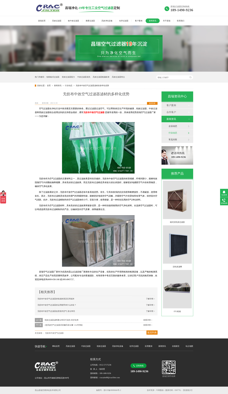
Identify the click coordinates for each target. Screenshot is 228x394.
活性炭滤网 (177, 267)
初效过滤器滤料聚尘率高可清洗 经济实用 (61, 320)
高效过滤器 (56, 21)
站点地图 (189, 346)
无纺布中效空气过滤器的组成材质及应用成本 (55, 299)
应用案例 (148, 346)
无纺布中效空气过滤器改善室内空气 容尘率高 (56, 311)
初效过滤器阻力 (68, 77)
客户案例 (138, 21)
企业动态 (173, 126)
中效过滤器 (86, 346)
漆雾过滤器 (90, 21)
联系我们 (180, 21)
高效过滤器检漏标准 (101, 77)
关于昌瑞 (166, 21)
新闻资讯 (152, 21)
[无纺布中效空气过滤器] (50, 8)
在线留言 (175, 346)
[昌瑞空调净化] (60, 366)
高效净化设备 (107, 21)
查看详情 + (147, 320)
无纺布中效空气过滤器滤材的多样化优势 (92, 86)
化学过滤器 (123, 21)
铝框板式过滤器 (52, 77)
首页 (49, 86)
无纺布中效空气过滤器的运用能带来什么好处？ (56, 305)
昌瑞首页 (42, 21)
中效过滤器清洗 (83, 77)
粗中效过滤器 (73, 21)
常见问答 (173, 139)
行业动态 (69, 86)
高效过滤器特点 (118, 77)
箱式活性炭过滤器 (177, 222)
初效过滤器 (101, 346)
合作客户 (171, 112)
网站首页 (56, 346)
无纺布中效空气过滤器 (54, 333)
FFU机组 (177, 311)
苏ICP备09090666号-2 (112, 390)
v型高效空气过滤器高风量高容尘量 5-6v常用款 (64, 325)
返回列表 (152, 103)
